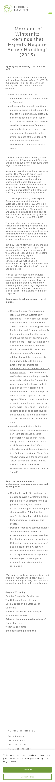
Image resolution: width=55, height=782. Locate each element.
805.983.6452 (23, 749)
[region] (27, 766)
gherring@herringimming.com (20, 631)
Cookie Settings (27, 777)
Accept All (27, 770)
